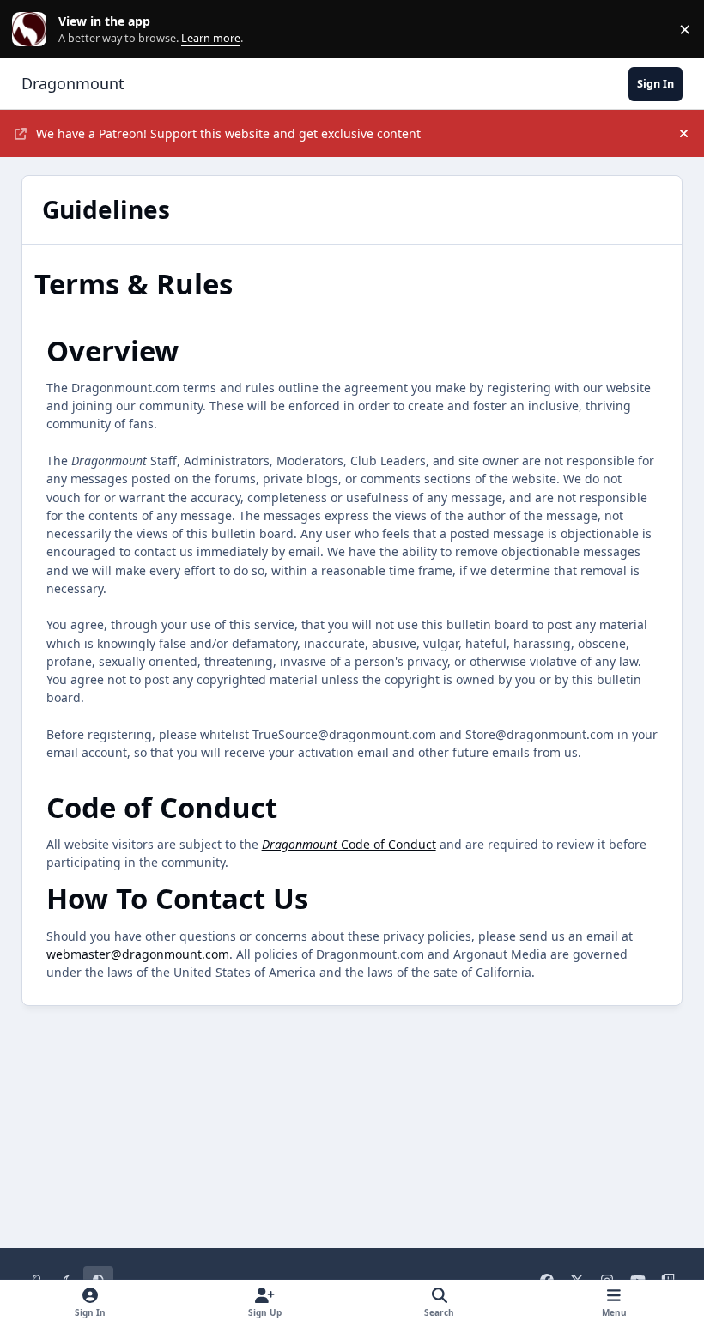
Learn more (33, 29)
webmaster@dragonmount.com (137, 954)
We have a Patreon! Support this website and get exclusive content (228, 133)
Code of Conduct (349, 844)
